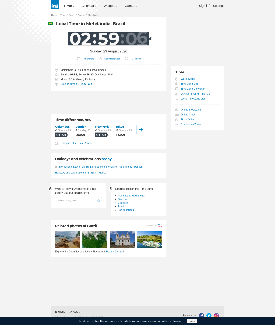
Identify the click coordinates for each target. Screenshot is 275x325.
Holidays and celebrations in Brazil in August (80, 172)
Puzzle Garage (114, 251)
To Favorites (88, 59)
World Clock (188, 79)
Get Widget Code (112, 59)
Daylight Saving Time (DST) (196, 93)
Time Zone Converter (193, 88)
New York (102, 126)
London (81, 126)
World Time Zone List (193, 98)
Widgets (109, 5)
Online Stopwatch (191, 109)
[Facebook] (201, 315)
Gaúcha (122, 199)
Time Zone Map (189, 83)
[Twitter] (209, 315)
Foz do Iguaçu (126, 210)
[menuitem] (68, 6)
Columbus (62, 126)
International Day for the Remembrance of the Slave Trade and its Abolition (101, 166)
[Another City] (141, 129)
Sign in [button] (203, 5)
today (107, 159)
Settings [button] (218, 5)
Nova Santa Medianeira (131, 195)
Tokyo (120, 126)
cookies (95, 321)
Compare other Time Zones (76, 143)
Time (68, 6)
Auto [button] (75, 311)
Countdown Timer (191, 124)
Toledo (121, 206)
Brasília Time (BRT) (72, 84)
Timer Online (188, 119)
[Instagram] (216, 315)
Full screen (136, 59)
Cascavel (123, 202)
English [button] (59, 311)
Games (130, 5)
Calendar (87, 5)
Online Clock (188, 114)
